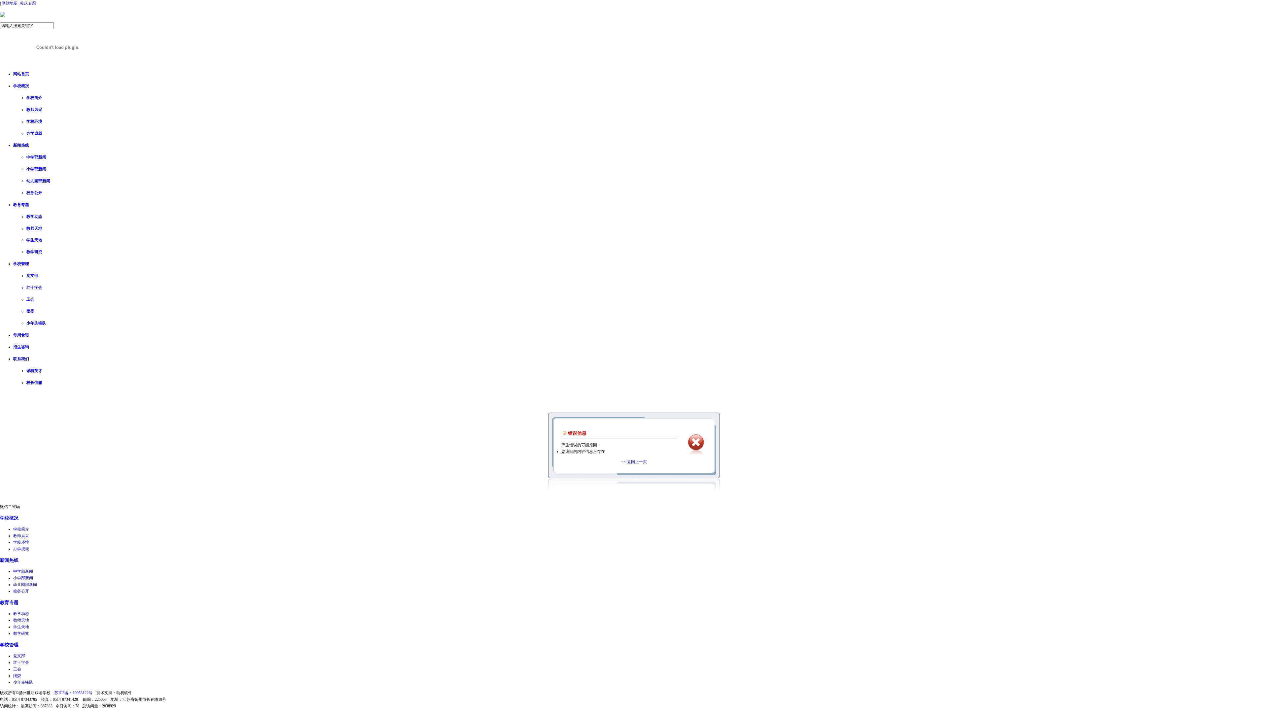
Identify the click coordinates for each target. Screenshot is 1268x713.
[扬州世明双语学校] (2, 14)
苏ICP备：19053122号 (73, 693)
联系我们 (21, 358)
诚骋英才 (34, 370)
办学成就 (34, 133)
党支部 (32, 275)
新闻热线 (21, 145)
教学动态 (34, 216)
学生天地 (34, 240)
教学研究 (34, 252)
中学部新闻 (36, 157)
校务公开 (34, 192)
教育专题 (21, 204)
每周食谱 (21, 335)
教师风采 (34, 109)
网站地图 (10, 3)
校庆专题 (28, 3)
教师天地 (34, 228)
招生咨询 (21, 347)
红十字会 (34, 287)
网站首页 (21, 74)
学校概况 (21, 86)
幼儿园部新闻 (38, 181)
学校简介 (34, 97)
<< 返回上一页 (634, 461)
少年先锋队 (36, 323)
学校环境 (34, 121)
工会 (30, 299)
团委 (30, 311)
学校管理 (21, 263)
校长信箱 (34, 382)
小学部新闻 (36, 169)
